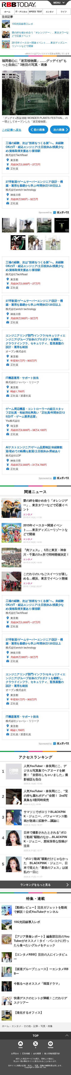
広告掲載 (26, 1053)
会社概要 (37, 1053)
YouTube (50, 1047)
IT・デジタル (21, 12)
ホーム (7, 12)
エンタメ (50, 12)
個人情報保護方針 (52, 1053)
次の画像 (58, 129)
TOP (35, 1036)
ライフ (64, 12)
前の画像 (39, 129)
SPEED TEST (35, 12)
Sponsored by (45, 212)
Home (20, 1047)
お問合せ (15, 1053)
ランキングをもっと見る (35, 884)
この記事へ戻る (11, 129)
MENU (57, 2)
